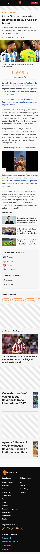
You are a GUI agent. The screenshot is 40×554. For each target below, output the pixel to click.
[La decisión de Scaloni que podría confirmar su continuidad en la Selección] (9, 231)
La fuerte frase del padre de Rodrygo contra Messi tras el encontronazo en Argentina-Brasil (19, 102)
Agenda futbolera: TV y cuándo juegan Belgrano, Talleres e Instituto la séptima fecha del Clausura (16, 449)
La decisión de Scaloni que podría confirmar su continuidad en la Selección (27, 231)
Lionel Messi (18, 300)
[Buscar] (8, 2)
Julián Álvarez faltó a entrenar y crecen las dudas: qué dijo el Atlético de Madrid (19, 359)
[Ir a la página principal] (20, 2)
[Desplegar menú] (3, 3)
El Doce (4, 12)
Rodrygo (6, 300)
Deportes (13, 12)
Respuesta (30, 300)
